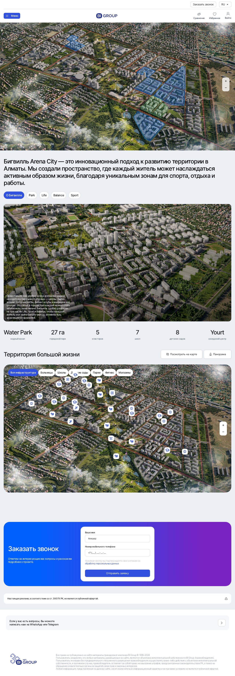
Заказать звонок (203, 4)
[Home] (107, 16)
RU (223, 4)
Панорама (219, 354)
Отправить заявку (117, 573)
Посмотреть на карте (183, 354)
